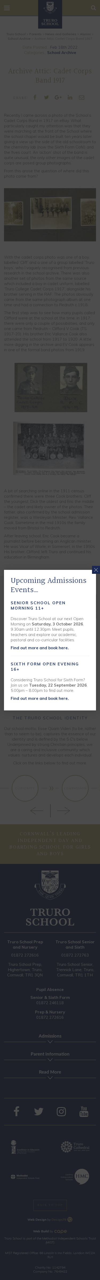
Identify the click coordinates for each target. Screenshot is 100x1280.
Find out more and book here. (40, 647)
